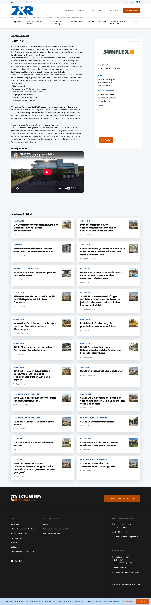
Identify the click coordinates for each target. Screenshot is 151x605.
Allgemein (17, 21)
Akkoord (142, 601)
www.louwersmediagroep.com (127, 584)
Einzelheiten (128, 601)
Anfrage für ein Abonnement (55, 529)
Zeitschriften (68, 11)
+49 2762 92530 (108, 94)
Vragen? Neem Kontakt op (120, 498)
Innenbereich (77, 21)
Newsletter (114, 11)
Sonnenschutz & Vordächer (117, 22)
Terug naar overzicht (20, 36)
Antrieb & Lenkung (56, 22)
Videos (91, 11)
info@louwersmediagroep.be (126, 572)
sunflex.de (106, 101)
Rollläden (102, 21)
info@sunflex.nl (108, 98)
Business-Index (131, 11)
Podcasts (81, 11)
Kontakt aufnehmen (52, 533)
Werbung (102, 11)
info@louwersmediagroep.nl (126, 537)
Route (107, 140)
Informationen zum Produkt (34, 22)
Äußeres (90, 21)
